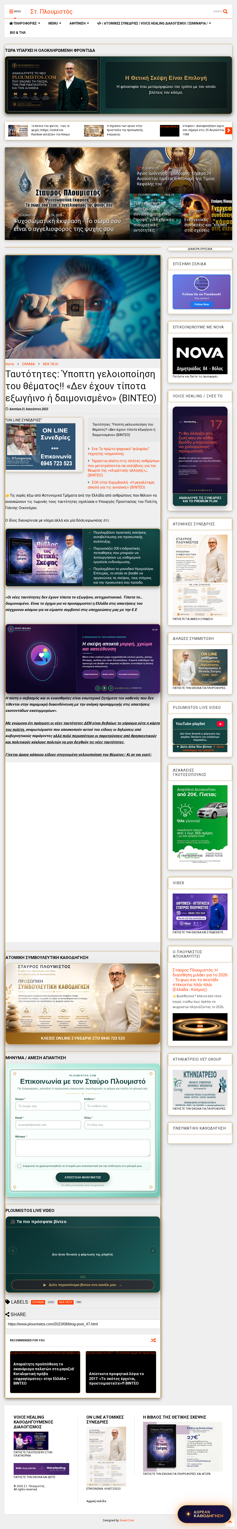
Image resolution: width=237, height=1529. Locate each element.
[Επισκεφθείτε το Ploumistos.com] (52, 85)
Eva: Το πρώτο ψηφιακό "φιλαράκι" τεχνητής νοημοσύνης (118, 451)
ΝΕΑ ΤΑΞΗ (50, 364)
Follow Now (201, 304)
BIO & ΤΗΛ (17, 32)
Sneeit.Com (126, 1520)
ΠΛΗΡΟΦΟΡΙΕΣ (25, 23)
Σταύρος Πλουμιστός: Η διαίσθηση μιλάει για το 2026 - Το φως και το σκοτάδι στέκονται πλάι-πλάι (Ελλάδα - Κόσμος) (200, 980)
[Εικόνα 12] (211, 490)
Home (9, 364)
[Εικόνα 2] (190, 490)
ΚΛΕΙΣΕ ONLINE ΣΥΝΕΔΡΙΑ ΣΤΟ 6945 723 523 (83, 1038)
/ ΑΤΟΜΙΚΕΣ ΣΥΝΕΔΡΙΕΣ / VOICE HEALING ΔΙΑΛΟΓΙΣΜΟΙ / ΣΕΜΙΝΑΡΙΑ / (154, 23)
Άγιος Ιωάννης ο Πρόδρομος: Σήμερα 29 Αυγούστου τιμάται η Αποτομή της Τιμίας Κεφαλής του (204, 128)
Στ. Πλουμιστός (52, 11)
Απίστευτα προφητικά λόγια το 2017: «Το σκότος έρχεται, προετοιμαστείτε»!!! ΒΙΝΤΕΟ (116, 1379)
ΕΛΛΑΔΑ (28, 364)
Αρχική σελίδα (96, 1501)
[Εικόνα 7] (200, 490)
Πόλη (88, 1117)
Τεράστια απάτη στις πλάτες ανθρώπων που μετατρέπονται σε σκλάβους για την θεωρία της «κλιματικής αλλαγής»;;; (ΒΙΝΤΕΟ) (124, 468)
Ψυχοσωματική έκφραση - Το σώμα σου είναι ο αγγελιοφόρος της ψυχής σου (128, 130)
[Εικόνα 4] (194, 490)
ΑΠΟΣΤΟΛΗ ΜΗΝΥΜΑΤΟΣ (83, 1177)
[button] (200, 450)
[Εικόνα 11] (209, 490)
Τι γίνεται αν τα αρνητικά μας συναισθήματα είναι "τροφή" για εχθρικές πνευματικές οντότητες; (154, 217)
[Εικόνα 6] (198, 490)
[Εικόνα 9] (203, 490)
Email (19, 1117)
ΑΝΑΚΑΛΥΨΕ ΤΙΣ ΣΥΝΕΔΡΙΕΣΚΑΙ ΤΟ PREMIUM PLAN (200, 499)
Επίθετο (89, 1099)
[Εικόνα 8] (202, 490)
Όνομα (20, 1099)
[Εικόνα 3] (192, 490)
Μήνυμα (21, 1136)
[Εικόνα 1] (189, 490)
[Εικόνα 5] (196, 490)
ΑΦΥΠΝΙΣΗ (77, 23)
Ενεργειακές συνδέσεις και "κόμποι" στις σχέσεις (206, 225)
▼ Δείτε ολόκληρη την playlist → (203, 748)
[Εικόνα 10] (206, 490)
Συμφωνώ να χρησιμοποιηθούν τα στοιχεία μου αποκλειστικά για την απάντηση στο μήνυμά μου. (82, 1166)
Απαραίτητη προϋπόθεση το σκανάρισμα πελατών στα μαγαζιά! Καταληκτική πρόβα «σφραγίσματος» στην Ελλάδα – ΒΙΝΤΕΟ (43, 1374)
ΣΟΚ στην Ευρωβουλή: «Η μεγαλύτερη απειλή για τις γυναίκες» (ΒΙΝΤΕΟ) (121, 484)
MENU (53, 23)
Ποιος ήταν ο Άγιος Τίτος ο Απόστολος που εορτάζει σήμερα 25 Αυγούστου (49, 130)
